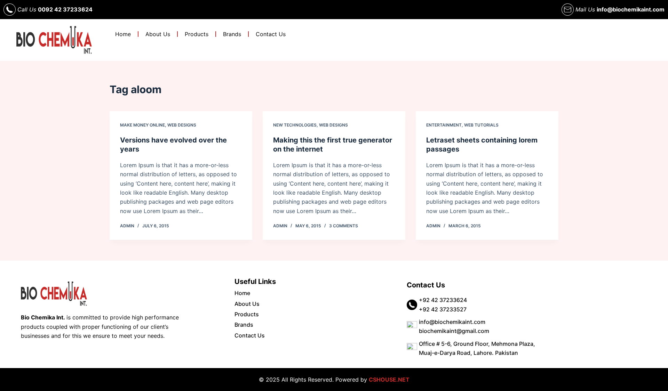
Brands (232, 34)
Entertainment (444, 125)
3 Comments (343, 225)
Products (196, 34)
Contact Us (271, 34)
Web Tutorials (481, 125)
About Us (157, 34)
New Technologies (295, 125)
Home (123, 34)
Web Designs (181, 125)
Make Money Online (142, 125)
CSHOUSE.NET (389, 379)
